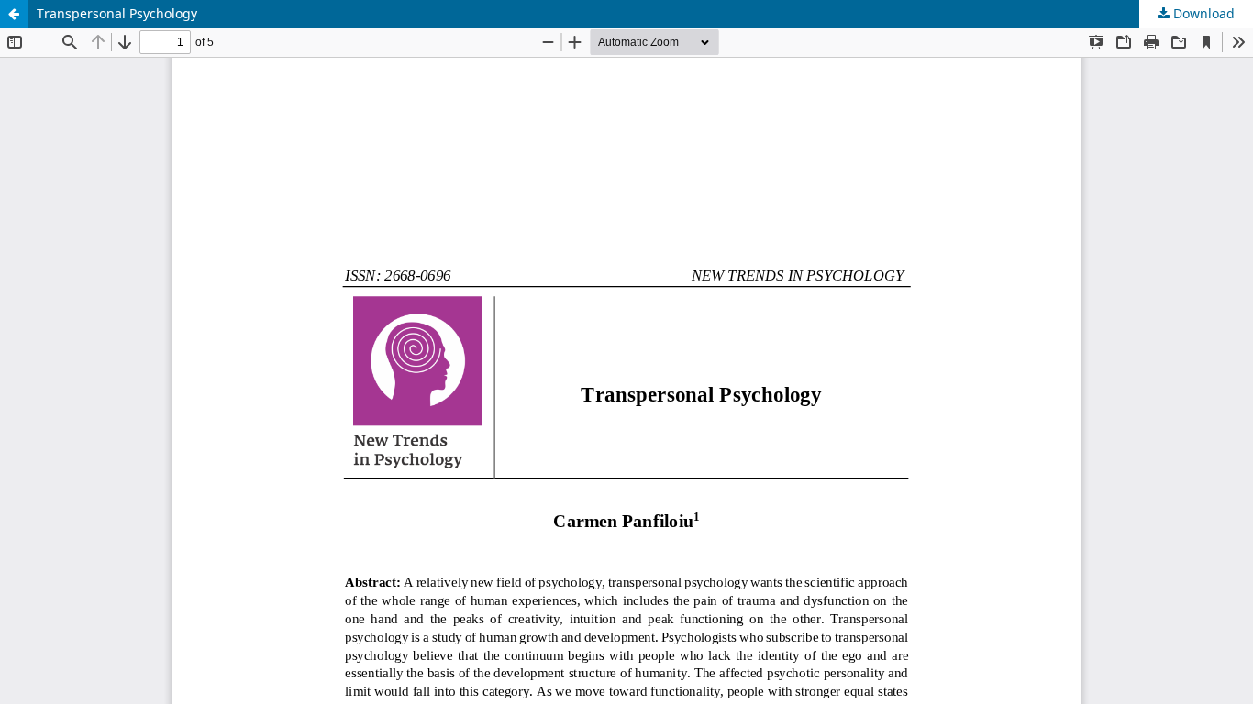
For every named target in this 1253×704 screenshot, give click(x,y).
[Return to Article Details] (14, 14)
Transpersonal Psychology (117, 13)
